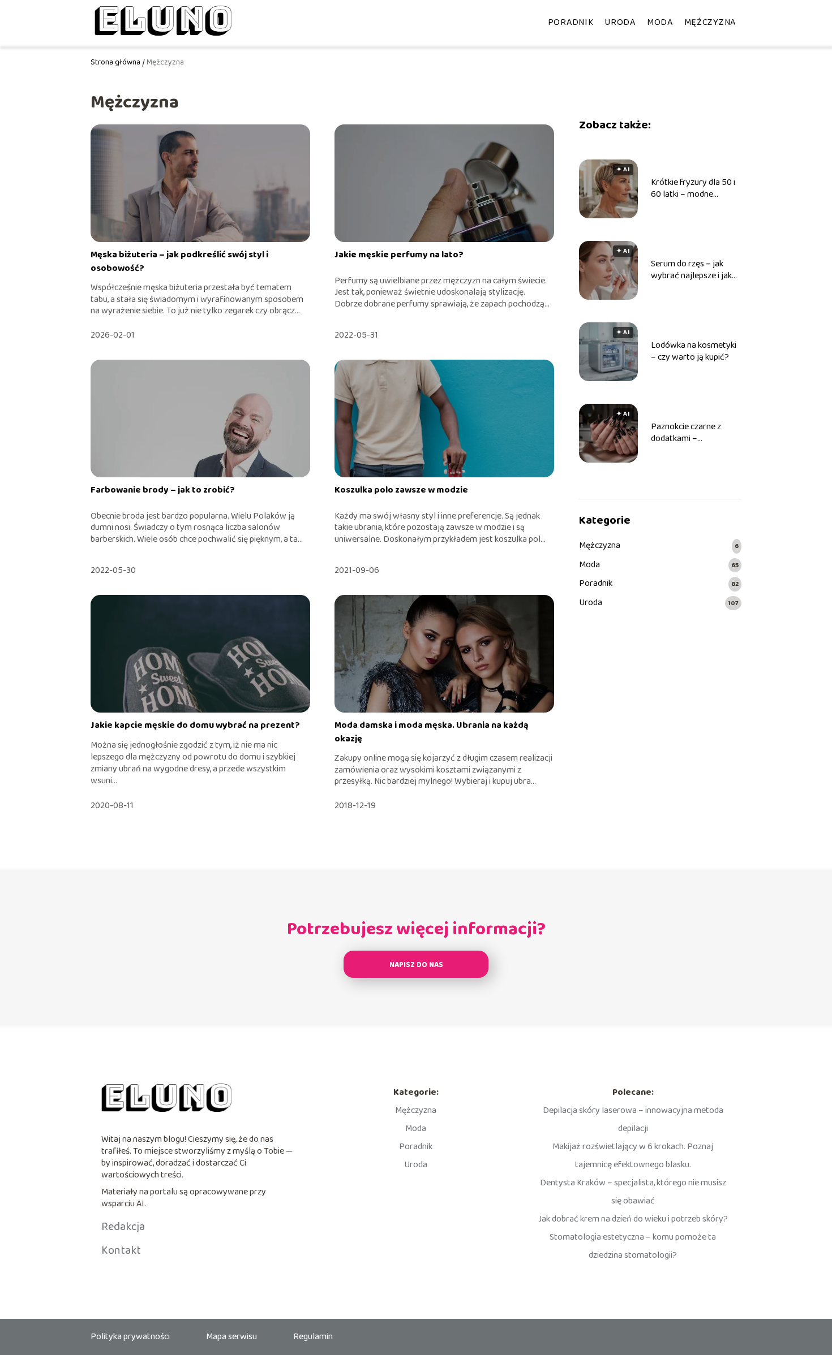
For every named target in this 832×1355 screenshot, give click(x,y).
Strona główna (115, 62)
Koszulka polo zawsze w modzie (401, 490)
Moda (660, 22)
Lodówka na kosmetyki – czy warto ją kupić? (693, 352)
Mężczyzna (710, 22)
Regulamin (313, 1337)
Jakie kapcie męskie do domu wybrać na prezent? (195, 725)
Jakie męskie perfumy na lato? (399, 255)
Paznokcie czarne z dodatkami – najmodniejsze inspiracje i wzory (696, 433)
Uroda (620, 22)
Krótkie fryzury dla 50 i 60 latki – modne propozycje (693, 189)
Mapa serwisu (231, 1337)
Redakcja (123, 1226)
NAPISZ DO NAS (416, 965)
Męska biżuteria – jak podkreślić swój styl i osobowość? (179, 261)
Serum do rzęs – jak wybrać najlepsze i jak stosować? (691, 270)
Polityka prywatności (130, 1337)
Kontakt (121, 1250)
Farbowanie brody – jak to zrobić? (163, 490)
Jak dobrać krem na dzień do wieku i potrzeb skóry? (633, 1219)
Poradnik (571, 22)
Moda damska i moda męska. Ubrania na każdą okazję (431, 732)
